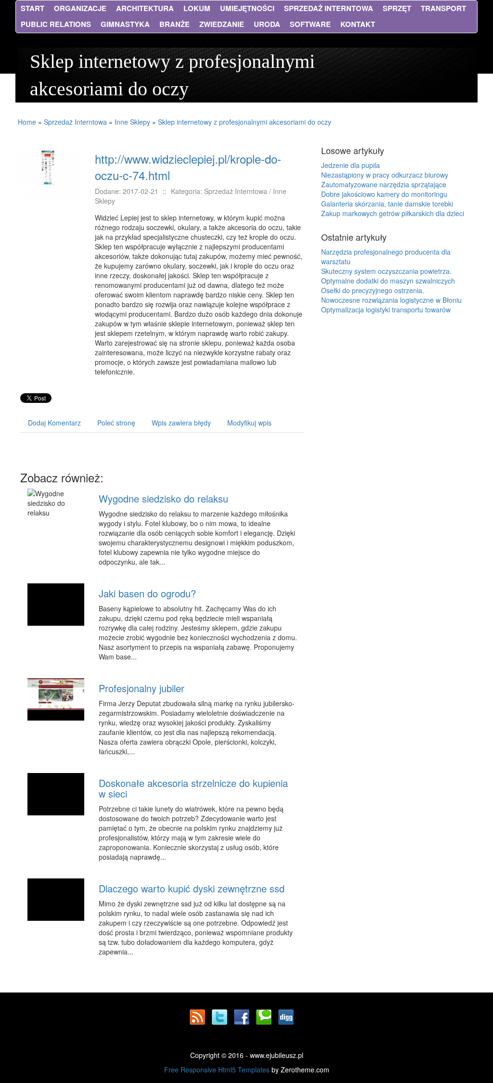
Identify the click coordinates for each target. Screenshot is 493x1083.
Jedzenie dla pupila (350, 165)
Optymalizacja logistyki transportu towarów (386, 309)
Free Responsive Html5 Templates (217, 1069)
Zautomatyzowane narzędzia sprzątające (383, 184)
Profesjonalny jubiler (141, 688)
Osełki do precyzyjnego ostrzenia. (372, 290)
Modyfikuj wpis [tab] (249, 422)
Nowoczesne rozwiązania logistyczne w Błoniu (391, 300)
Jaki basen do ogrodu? (147, 593)
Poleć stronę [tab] (116, 422)
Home (27, 122)
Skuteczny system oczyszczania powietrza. (386, 271)
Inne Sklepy (132, 122)
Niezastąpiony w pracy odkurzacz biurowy (384, 175)
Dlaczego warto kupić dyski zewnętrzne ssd (192, 888)
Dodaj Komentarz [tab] (54, 422)
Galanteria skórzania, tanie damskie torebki (387, 203)
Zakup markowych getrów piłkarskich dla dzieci (392, 213)
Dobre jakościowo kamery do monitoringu (384, 194)
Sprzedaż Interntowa (75, 122)
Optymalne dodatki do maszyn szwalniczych (388, 280)
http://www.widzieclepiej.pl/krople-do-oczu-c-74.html (188, 166)
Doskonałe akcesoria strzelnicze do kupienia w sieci (193, 788)
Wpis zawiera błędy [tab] (181, 422)
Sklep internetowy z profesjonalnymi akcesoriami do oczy (244, 122)
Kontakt (357, 24)
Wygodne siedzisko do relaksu (163, 498)
